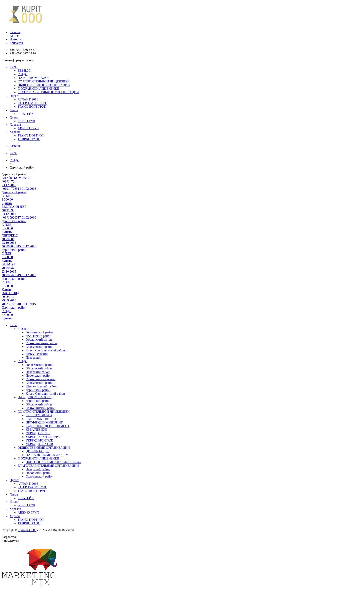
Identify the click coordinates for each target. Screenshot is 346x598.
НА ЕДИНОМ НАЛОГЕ (34, 77)
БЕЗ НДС (24, 70)
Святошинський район (41, 343)
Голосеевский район (39, 332)
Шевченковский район (41, 386)
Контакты (16, 43)
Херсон (15, 131)
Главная (15, 32)
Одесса (14, 95)
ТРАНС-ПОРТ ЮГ (30, 135)
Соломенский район (39, 346)
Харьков (15, 124)
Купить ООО (27, 530)
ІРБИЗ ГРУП (26, 121)
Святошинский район (40, 379)
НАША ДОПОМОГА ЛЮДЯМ (47, 455)
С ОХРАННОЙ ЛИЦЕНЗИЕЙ (38, 88)
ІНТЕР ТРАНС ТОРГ (32, 103)
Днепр (14, 117)
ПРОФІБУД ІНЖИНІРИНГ (44, 422)
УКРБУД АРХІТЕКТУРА (43, 436)
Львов (14, 110)
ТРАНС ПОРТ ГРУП (32, 106)
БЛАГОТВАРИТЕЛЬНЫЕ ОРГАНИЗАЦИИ (48, 92)
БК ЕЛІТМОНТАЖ (39, 415)
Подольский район (38, 375)
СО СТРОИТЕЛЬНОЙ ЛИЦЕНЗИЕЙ (44, 81)
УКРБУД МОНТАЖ (39, 440)
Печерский (33, 357)
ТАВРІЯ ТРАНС (29, 139)
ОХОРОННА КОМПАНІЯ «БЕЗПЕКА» (53, 462)
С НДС (22, 74)
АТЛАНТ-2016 (28, 99)
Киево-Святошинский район (45, 350)
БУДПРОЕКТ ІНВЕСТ (41, 418)
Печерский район (38, 372)
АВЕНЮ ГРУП (28, 128)
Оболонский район (39, 339)
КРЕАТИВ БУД (36, 429)
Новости (15, 39)
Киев (13, 67)
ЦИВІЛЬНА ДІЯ (37, 451)
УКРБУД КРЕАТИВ (39, 444)
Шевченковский (37, 354)
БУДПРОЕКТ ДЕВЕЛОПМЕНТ (47, 426)
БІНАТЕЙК (26, 113)
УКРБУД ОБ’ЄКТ (38, 433)
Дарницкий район (38, 390)
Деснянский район (38, 336)
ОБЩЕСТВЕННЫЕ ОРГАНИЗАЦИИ (44, 85)
